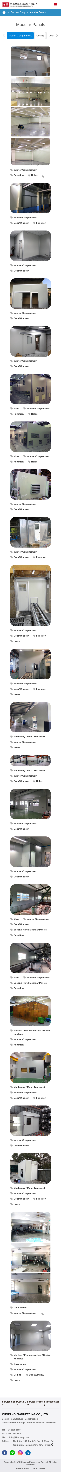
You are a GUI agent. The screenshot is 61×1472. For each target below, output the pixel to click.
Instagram (20, 1452)
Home (4, 12)
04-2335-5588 (14, 1430)
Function (19, 175)
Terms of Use (39, 1468)
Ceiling (40, 35)
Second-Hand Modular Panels (30, 929)
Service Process (35, 1403)
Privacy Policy (22, 1468)
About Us (21, 1403)
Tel (28, 1452)
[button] (4, 35)
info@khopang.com (19, 1437)
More (16, 408)
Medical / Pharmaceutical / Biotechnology (32, 1032)
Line (12, 1452)
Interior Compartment (20, 35)
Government (20, 1307)
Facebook (4, 1452)
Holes (34, 175)
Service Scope (9, 1403)
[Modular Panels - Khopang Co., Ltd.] (19, 4)
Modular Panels (38, 12)
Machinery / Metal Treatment (29, 736)
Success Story (18, 12)
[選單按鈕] (56, 4)
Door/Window (21, 223)
